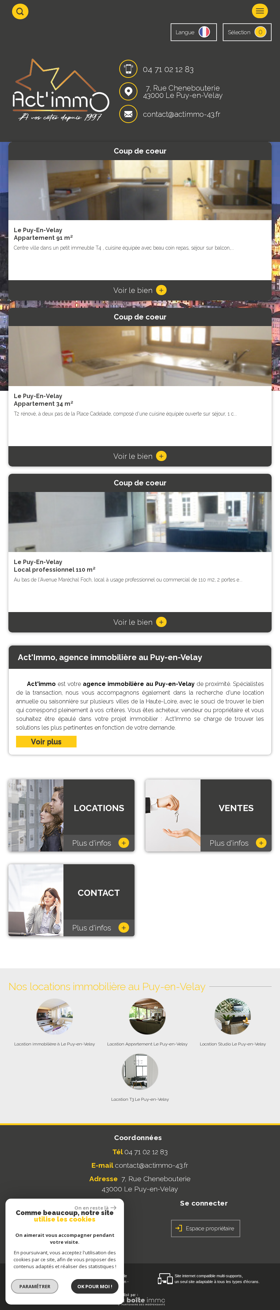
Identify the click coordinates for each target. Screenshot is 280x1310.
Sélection (239, 32)
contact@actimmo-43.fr (181, 114)
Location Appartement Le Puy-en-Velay (147, 1044)
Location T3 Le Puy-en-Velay (140, 1099)
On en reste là (91, 1207)
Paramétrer (34, 1286)
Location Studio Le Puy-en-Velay (233, 1044)
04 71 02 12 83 (168, 69)
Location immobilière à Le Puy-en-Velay (54, 1044)
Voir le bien (138, 290)
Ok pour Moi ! (94, 1286)
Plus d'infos (99, 842)
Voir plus (46, 741)
